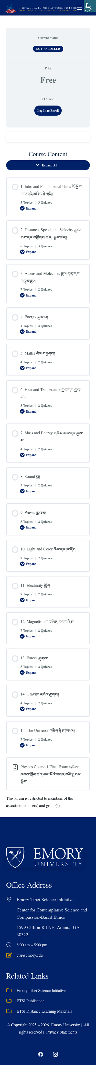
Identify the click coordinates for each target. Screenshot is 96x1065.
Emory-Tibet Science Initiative (41, 990)
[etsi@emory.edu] (11, 955)
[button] (80, 7)
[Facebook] (40, 1054)
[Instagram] (55, 1054)
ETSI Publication (31, 1000)
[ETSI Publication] (11, 1000)
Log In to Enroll (48, 110)
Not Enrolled (48, 49)
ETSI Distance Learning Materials (44, 1011)
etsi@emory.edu (30, 955)
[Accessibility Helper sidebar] (90, 6)
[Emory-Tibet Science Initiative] (11, 990)
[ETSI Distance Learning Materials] (11, 1011)
